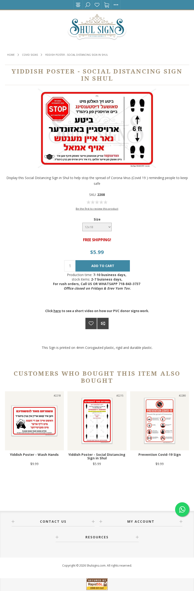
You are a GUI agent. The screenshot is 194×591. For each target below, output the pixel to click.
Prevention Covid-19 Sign (159, 454)
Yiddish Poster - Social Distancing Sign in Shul (96, 456)
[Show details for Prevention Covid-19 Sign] (159, 420)
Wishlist (97, 4)
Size (97, 219)
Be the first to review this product (97, 208)
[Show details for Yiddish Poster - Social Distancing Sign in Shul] (96, 420)
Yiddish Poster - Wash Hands (34, 454)
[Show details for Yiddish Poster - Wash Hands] (34, 420)
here (57, 311)
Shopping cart (106, 4)
